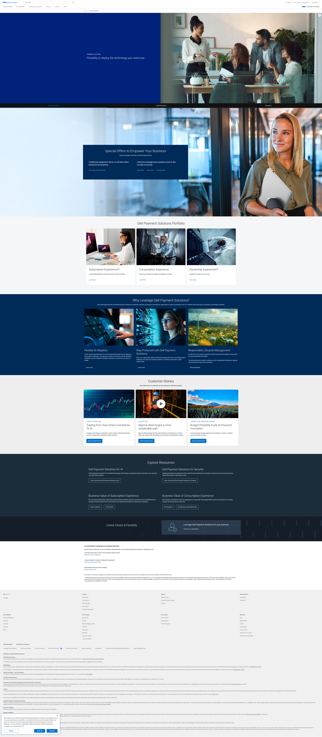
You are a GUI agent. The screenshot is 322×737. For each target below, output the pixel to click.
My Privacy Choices (54, 648)
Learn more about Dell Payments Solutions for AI (104, 480)
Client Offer (140, 170)
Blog (241, 617)
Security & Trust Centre (246, 632)
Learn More (92, 280)
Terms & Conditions (26, 648)
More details (89, 674)
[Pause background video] (319, 15)
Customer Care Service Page (92, 562)
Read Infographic (195, 367)
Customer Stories (86, 639)
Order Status (85, 600)
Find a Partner (164, 617)
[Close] (57, 715)
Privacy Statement (40, 648)
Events (241, 623)
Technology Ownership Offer (97, 170)
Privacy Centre (243, 629)
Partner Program (165, 623)
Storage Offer (161, 170)
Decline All (39, 730)
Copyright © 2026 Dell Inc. (10, 648)
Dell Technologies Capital (88, 623)
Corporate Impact (86, 635)
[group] (110, 256)
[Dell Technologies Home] (10, 2)
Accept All (52, 730)
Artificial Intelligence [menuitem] (8, 6)
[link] (298, 2)
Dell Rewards (243, 620)
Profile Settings (86, 603)
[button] (289, 2)
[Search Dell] (73, 2)
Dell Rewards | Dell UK (255, 666)
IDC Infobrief (109, 507)
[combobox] (49, 2)
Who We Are (85, 617)
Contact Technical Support (168, 600)
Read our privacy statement (92, 555)
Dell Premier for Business (312, 6)
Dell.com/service (236, 684)
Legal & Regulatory (86, 648)
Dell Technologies (7, 644)
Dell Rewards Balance (87, 609)
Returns (163, 603)
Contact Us (243, 600)
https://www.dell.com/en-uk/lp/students (93, 659)
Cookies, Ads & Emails (71, 648)
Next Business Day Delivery (254, 714)
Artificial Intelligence (8, 617)
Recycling (84, 632)
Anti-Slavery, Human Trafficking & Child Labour (118, 648)
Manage (11, 730)
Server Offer (150, 170)
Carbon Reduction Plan (140, 648)
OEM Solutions (165, 620)
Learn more (89, 367)
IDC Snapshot (168, 507)
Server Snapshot (95, 507)
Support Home (165, 597)
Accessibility (98, 648)
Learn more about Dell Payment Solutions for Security (180, 480)
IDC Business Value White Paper (187, 507)
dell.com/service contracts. (104, 704)
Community (243, 597)
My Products (85, 606)
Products (5, 620)
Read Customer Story (94, 441)
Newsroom (85, 629)
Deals (4, 629)
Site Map (5, 598)
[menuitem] (20, 7)
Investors (84, 626)
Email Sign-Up (243, 626)
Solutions (5, 623)
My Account (85, 597)
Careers (84, 620)
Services (5, 626)
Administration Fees (90, 569)
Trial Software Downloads (246, 635)
